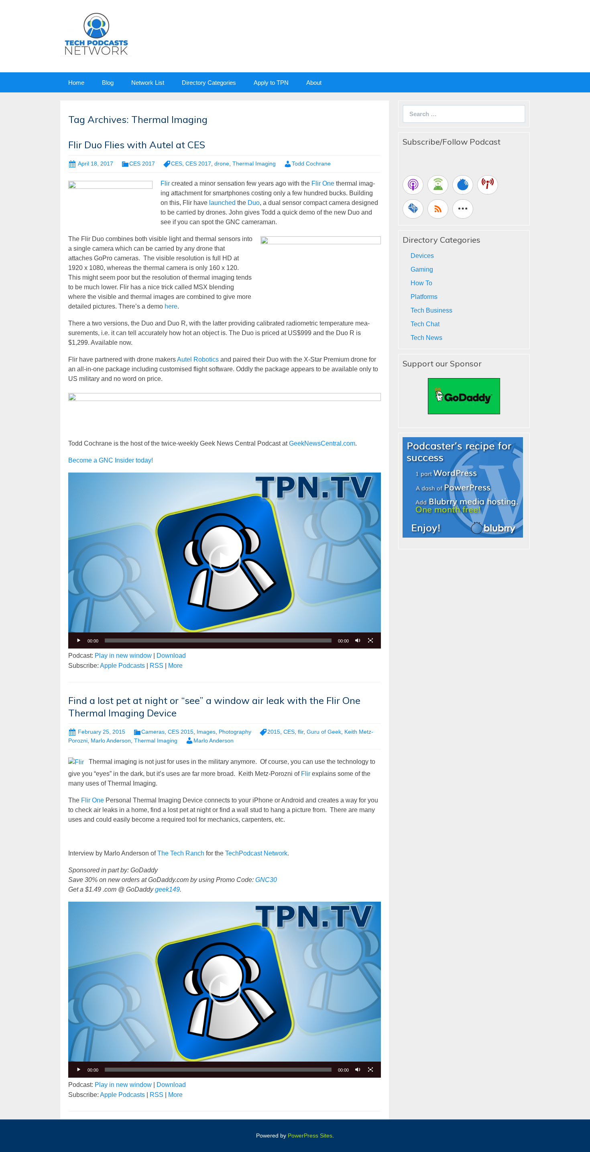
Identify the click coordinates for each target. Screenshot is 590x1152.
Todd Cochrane (311, 163)
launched (222, 202)
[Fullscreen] (370, 640)
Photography (235, 731)
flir (300, 731)
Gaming (422, 269)
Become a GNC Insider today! (110, 460)
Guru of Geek (324, 731)
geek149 (167, 889)
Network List (147, 82)
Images (206, 731)
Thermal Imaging (254, 163)
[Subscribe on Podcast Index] (487, 184)
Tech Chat (425, 324)
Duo (254, 202)
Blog (108, 82)
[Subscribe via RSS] (437, 209)
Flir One (322, 183)
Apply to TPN (271, 82)
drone (221, 163)
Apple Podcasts (122, 665)
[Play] (79, 640)
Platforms (424, 296)
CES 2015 (180, 731)
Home (76, 82)
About (313, 82)
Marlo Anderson (111, 740)
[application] (224, 561)
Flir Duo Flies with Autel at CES (136, 145)
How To (421, 283)
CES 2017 (142, 163)
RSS (156, 665)
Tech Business (431, 310)
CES (176, 163)
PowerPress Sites (310, 1135)
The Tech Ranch (180, 853)
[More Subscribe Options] (462, 209)
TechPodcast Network (256, 853)
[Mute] (358, 640)
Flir (165, 183)
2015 (273, 731)
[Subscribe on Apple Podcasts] (413, 184)
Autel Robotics (198, 359)
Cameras (153, 731)
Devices (422, 255)
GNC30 (266, 879)
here (171, 306)
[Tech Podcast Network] (96, 33)
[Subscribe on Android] (437, 184)
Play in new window (123, 655)
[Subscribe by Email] (413, 209)
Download (171, 655)
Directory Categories (209, 82)
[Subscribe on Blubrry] (462, 184)
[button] (225, 560)
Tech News (426, 337)
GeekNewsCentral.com (322, 443)
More (175, 665)
